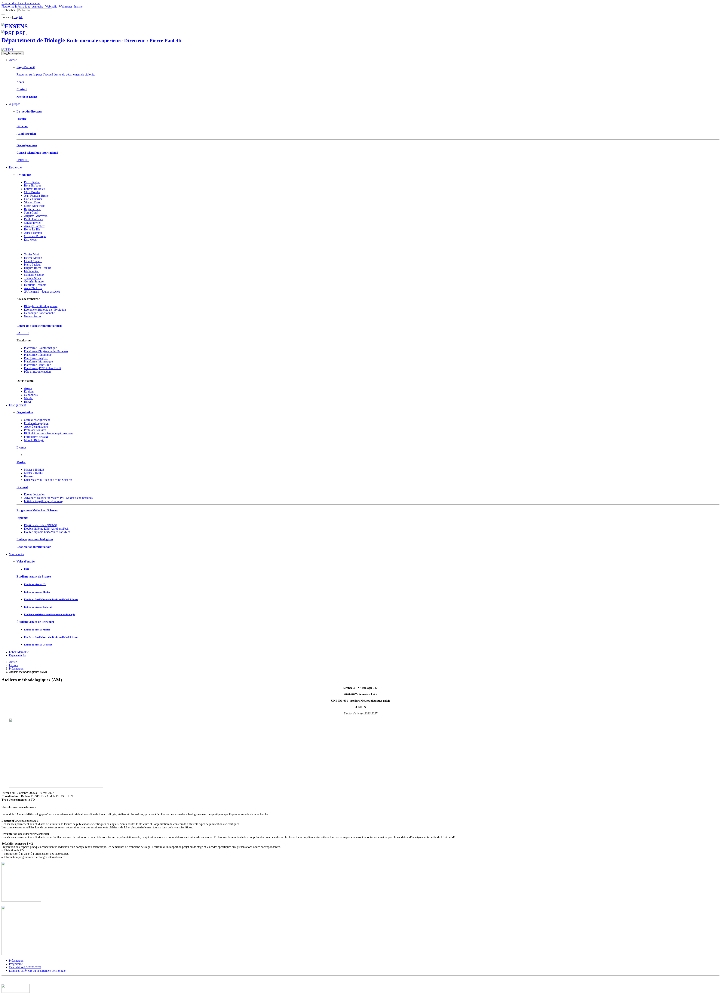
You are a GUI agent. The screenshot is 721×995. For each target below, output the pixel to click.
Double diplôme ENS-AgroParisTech (46, 528)
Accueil (13, 59)
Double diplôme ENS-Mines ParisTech (47, 532)
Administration (26, 133)
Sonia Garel (31, 212)
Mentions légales (27, 96)
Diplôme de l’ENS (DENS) (40, 525)
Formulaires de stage (36, 436)
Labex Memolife (19, 652)
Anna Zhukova (33, 288)
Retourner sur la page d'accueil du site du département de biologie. (56, 74)
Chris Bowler (32, 192)
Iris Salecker (31, 271)
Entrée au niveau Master (37, 591)
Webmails (51, 6)
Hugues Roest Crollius (37, 268)
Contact (22, 89)
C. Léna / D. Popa (35, 236)
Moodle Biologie (34, 440)
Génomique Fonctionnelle (39, 313)
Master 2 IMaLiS (34, 473)
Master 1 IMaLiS (34, 469)
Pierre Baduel (32, 182)
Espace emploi (17, 655)
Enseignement (17, 405)
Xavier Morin (32, 254)
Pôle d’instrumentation (37, 371)
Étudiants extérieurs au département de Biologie (49, 614)
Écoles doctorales (34, 494)
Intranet (78, 6)
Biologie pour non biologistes (35, 539)
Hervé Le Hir (32, 229)
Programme (16, 964)
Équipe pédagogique (36, 423)
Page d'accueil (26, 67)
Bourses (29, 476)
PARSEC (23, 333)
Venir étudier (16, 554)
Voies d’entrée (26, 561)
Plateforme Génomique (37, 354)
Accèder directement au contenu (21, 3)
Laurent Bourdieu (34, 188)
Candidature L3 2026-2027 (25, 967)
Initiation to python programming (43, 501)
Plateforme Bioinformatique (40, 348)
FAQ (26, 569)
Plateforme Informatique (16, 6)
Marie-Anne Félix (34, 205)
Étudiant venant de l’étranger (35, 621)
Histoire (21, 118)
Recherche (15, 167)
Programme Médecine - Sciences (37, 510)
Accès (20, 82)
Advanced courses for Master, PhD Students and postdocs (58, 497)
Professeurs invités (35, 430)
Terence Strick (32, 278)
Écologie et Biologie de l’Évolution (45, 309)
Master (21, 462)
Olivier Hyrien (32, 222)
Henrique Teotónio (35, 284)
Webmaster (65, 6)
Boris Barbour (32, 185)
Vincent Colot (32, 202)
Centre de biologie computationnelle (39, 325)
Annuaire (37, 6)
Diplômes (22, 517)
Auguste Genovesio (36, 215)
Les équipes (24, 174)
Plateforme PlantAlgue (37, 364)
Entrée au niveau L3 (35, 584)
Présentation (16, 668)
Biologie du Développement (40, 306)
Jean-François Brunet (36, 195)
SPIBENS (23, 160)
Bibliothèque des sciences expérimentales (48, 433)
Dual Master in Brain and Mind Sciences (48, 479)
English (18, 17)
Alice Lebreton (33, 232)
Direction (22, 126)
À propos (14, 104)
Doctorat (22, 487)
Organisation (25, 412)
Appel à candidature (36, 426)
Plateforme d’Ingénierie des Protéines (46, 351)
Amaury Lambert (34, 226)
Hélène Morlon (33, 257)
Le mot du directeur (29, 111)
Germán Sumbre (34, 281)
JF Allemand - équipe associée (42, 291)
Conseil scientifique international (37, 152)
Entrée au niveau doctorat (38, 606)
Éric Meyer (30, 239)
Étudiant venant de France (34, 576)
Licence (21, 447)
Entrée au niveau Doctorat (38, 644)
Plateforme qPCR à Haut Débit (42, 368)
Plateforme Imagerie (36, 358)
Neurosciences (32, 316)
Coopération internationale (34, 546)
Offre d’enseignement (37, 419)
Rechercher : (9, 10)
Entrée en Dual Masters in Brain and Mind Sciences (51, 599)
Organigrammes (27, 145)
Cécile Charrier (33, 199)
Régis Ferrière (32, 209)
